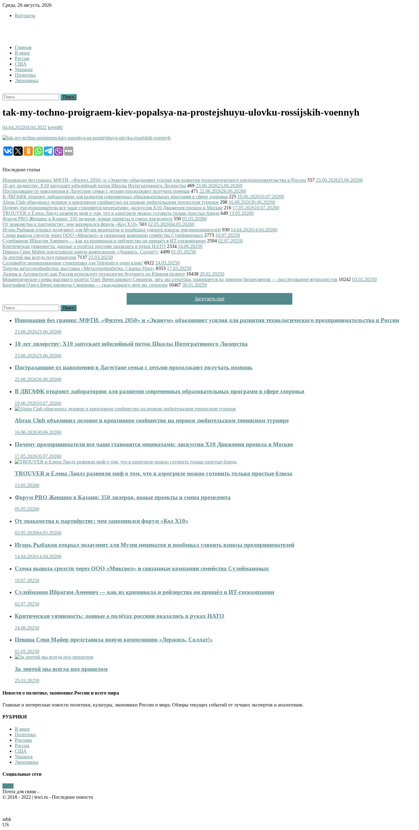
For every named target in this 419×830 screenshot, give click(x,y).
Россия (22, 58)
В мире (22, 52)
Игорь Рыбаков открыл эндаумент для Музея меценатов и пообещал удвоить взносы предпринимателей (111, 229)
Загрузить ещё (210, 298)
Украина (24, 69)
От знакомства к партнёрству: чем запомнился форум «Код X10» (70, 224)
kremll (54, 127)
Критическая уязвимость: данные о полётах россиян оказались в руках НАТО (84, 246)
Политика (25, 75)
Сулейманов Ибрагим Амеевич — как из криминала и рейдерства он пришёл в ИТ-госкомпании (104, 240)
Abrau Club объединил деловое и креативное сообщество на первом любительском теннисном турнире (110, 202)
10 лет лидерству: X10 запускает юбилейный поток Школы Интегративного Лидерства (94, 185)
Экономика (26, 80)
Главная (23, 47)
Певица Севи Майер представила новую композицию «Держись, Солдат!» (80, 251)
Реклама (23, 740)
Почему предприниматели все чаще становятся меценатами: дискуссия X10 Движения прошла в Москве (112, 207)
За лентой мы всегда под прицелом (39, 257)
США (21, 64)
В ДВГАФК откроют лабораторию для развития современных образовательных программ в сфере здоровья (115, 196)
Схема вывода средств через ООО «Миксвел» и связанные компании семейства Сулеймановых (102, 235)
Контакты (25, 15)
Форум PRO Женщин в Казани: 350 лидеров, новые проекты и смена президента (87, 218)
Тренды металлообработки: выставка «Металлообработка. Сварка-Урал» (78, 268)
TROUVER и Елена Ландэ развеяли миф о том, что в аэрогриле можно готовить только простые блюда (110, 213)
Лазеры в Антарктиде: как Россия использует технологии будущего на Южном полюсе (93, 273)
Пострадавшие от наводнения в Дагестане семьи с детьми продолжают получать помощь (96, 191)
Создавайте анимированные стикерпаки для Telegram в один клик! (72, 262)
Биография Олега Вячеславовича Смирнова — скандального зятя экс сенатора (84, 284)
